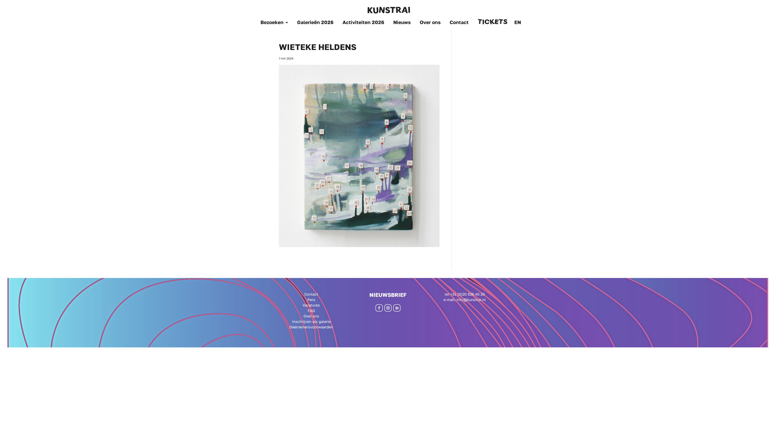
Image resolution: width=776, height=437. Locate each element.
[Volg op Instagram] (388, 308)
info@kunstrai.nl (471, 299)
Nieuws (402, 23)
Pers (311, 299)
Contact (459, 23)
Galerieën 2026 (315, 23)
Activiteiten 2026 (363, 23)
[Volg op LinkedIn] (397, 308)
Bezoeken (272, 23)
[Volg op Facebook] (379, 308)
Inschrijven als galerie (311, 321)
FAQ (311, 310)
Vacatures (311, 305)
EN (517, 23)
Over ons (430, 23)
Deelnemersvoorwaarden (311, 327)
